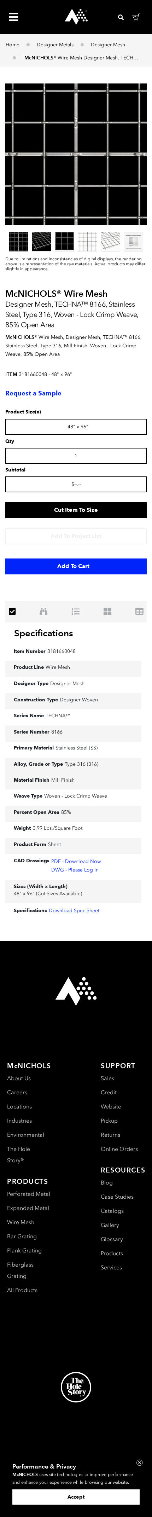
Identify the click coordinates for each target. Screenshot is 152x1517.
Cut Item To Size (76, 509)
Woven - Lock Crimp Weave (75, 796)
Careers (17, 1092)
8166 (57, 732)
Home (12, 45)
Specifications (43, 633)
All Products (22, 1290)
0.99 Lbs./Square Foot (57, 828)
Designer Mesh (108, 45)
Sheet (54, 844)
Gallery (110, 1225)
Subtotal (15, 470)
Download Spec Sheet (74, 911)
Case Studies (117, 1196)
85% (66, 812)
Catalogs (112, 1211)
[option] (18, 241)
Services (111, 1267)
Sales (107, 1078)
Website (111, 1106)
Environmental (25, 1134)
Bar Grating (22, 1236)
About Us (19, 1078)
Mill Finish (63, 780)
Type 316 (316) (81, 764)
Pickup (109, 1120)
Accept (76, 1497)
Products (112, 1253)
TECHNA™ (58, 716)
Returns (110, 1134)
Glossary (112, 1239)
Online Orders (119, 1149)
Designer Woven (79, 700)
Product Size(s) (23, 412)
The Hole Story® (18, 1155)
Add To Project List (76, 536)
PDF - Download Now (76, 861)
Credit (109, 1092)
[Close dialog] (139, 1463)
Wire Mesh (58, 667)
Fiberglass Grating (20, 1270)
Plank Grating (24, 1250)
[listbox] (76, 241)
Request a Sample (33, 393)
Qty (9, 441)
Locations (19, 1106)
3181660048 (61, 651)
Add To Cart (73, 566)
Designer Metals (55, 45)
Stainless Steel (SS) (76, 748)
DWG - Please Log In (75, 870)
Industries (19, 1120)
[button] (76, 154)
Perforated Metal (28, 1194)
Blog (107, 1182)
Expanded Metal (28, 1208)
